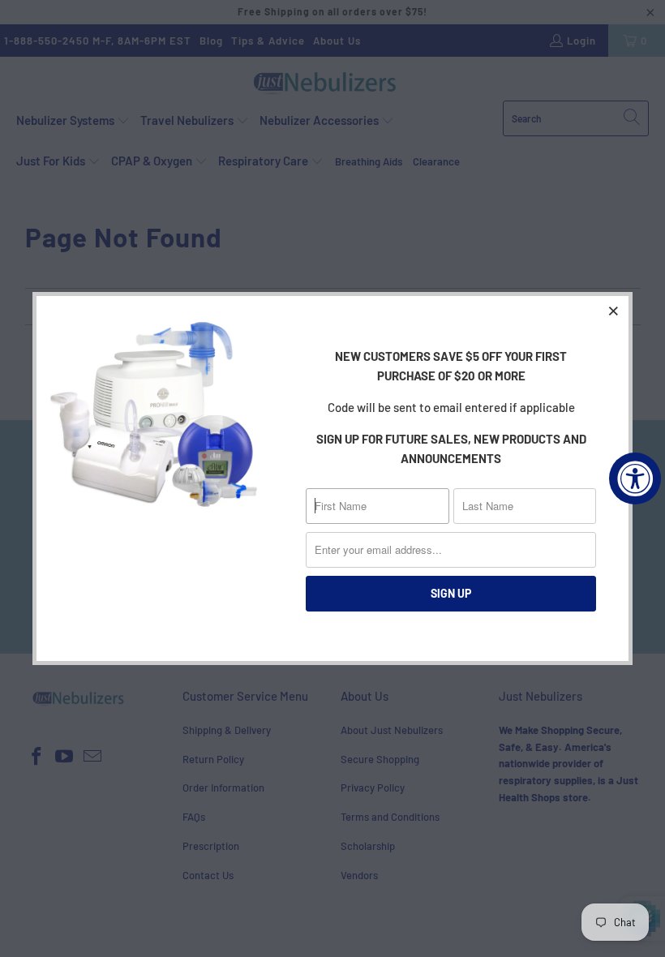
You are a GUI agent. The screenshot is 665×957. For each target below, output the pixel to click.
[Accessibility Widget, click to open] (635, 478)
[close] (614, 310)
